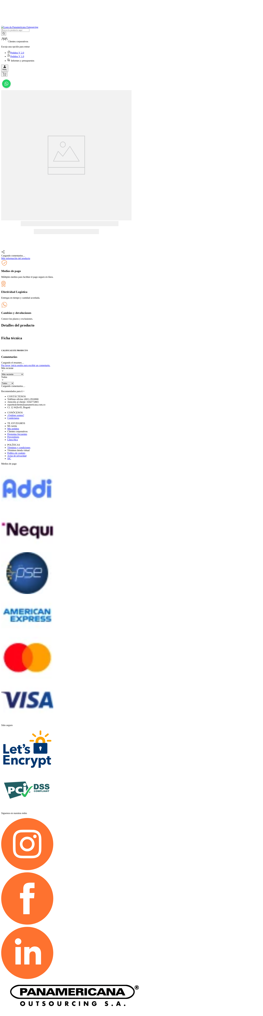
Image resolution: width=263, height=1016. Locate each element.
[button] (66, 252)
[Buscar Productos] (3, 34)
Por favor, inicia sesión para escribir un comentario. (25, 365)
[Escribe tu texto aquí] (6, 88)
